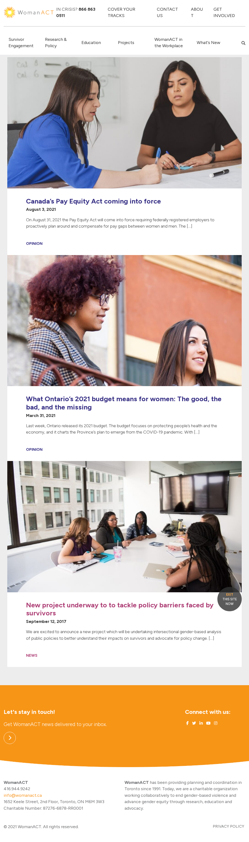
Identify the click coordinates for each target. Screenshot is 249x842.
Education (91, 42)
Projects (126, 42)
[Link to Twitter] (193, 723)
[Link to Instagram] (215, 723)
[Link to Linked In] (200, 723)
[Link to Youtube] (208, 723)
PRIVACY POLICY (228, 826)
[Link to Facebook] (187, 723)
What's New (208, 42)
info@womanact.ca (23, 795)
